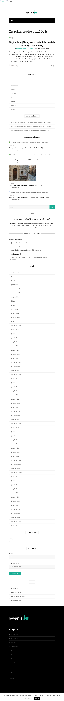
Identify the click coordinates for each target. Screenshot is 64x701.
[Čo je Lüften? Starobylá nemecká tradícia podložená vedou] (31, 173)
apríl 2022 (14, 395)
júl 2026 (13, 276)
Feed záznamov (16, 592)
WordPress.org (16, 601)
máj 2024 (14, 305)
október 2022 (15, 370)
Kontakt (11, 678)
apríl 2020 (14, 493)
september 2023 (16, 325)
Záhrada (13, 109)
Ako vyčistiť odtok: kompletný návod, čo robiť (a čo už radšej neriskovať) (29, 148)
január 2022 (15, 407)
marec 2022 (15, 399)
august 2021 (15, 428)
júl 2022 (13, 383)
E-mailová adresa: (14, 563)
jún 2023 (14, 338)
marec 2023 (15, 350)
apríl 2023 (14, 346)
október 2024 (15, 293)
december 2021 (16, 411)
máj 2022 (14, 391)
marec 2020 (15, 497)
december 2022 (16, 362)
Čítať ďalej (14, 66)
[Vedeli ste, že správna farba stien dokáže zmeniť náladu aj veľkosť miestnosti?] (32, 155)
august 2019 (15, 526)
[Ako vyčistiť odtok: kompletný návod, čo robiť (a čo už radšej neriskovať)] (31, 143)
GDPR (11, 672)
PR (11, 97)
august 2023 (15, 330)
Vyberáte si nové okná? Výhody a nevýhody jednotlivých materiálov (28, 258)
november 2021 (16, 415)
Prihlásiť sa (14, 588)
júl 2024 (13, 301)
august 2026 (15, 272)
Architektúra (14, 81)
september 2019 (16, 521)
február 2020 (15, 501)
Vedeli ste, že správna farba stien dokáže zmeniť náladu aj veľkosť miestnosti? (30, 160)
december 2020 (16, 460)
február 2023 (15, 354)
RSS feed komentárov (18, 596)
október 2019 (15, 517)
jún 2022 (14, 387)
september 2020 (16, 472)
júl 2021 (13, 432)
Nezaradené (14, 93)
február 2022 (15, 403)
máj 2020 (14, 489)
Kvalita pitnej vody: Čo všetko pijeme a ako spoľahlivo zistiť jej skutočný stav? (31, 126)
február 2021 (15, 452)
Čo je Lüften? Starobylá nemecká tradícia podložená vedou (25, 185)
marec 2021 (15, 448)
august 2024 (15, 297)
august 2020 (15, 477)
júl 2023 (13, 334)
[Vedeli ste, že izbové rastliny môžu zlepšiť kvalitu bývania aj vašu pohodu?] (32, 192)
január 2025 (15, 285)
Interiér (13, 89)
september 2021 (16, 423)
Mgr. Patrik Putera (21, 48)
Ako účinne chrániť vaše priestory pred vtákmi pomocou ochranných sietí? (30, 130)
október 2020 (15, 468)
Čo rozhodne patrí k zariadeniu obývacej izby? (26, 250)
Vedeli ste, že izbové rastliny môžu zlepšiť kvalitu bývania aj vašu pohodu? (29, 197)
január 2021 (15, 456)
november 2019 (16, 513)
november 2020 (16, 464)
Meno (11, 554)
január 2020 (15, 505)
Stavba (31, 48)
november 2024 (16, 289)
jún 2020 (14, 485)
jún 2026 (14, 281)
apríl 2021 (14, 444)
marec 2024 (15, 313)
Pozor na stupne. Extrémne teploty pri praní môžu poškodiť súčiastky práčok (31, 122)
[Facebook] (11, 540)
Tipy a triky (14, 105)
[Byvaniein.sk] (32, 10)
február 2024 (15, 317)
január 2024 (15, 321)
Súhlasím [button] (37, 698)
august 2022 (15, 379)
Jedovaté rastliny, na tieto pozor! (21, 243)
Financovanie (14, 85)
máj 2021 (14, 440)
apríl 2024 (14, 309)
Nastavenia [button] (28, 698)
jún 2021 (14, 436)
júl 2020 (13, 481)
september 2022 (16, 374)
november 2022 (16, 366)
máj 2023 (14, 342)
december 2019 (16, 509)
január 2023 (15, 358)
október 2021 (15, 419)
